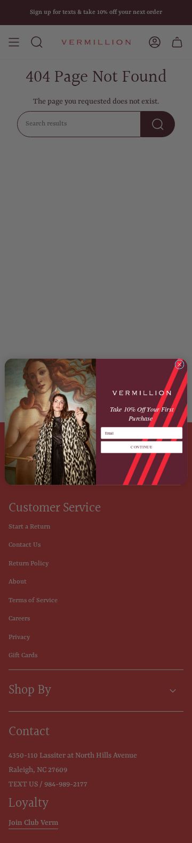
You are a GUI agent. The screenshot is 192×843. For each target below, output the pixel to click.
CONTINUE (141, 446)
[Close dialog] (179, 364)
